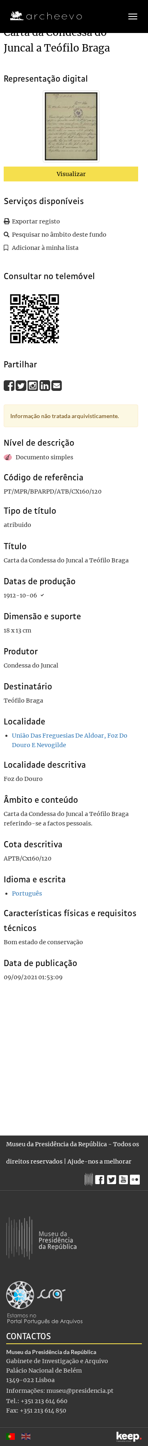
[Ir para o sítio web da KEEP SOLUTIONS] (129, 1437)
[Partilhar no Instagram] (33, 385)
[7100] (71, 128)
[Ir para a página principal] (41, 16)
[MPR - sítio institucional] (90, 1178)
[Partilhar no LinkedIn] (45, 385)
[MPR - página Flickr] (136, 1178)
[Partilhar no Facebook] (10, 385)
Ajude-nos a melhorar (99, 1161)
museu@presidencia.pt (79, 1390)
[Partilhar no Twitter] (22, 385)
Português (27, 893)
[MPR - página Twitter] (113, 1178)
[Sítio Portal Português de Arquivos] (44, 1302)
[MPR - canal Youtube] (124, 1177)
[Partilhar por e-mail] (56, 385)
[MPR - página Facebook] (101, 1178)
